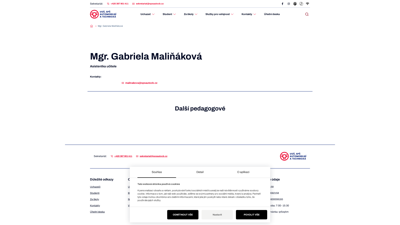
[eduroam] (307, 3)
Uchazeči (95, 186)
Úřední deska (272, 14)
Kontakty (247, 14)
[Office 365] (301, 3)
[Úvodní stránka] (91, 26)
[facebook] (282, 3)
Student (167, 14)
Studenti (95, 193)
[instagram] (288, 3)
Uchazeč (145, 14)
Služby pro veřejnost (217, 14)
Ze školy (189, 14)
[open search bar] (307, 14)
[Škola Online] (295, 3)
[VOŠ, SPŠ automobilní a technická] (103, 14)
